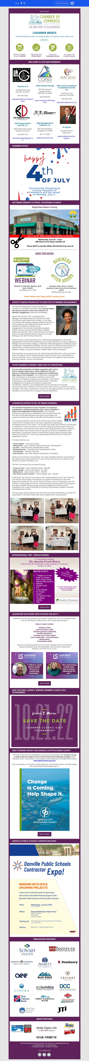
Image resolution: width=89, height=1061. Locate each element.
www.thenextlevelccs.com (67, 102)
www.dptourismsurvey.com (44, 761)
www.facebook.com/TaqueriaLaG (22, 100)
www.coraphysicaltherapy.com (45, 101)
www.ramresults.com (45, 138)
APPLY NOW (44, 683)
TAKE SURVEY (44, 834)
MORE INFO (44, 607)
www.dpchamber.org (61, 1043)
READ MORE (44, 396)
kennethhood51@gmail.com (23, 139)
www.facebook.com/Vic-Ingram (67, 137)
